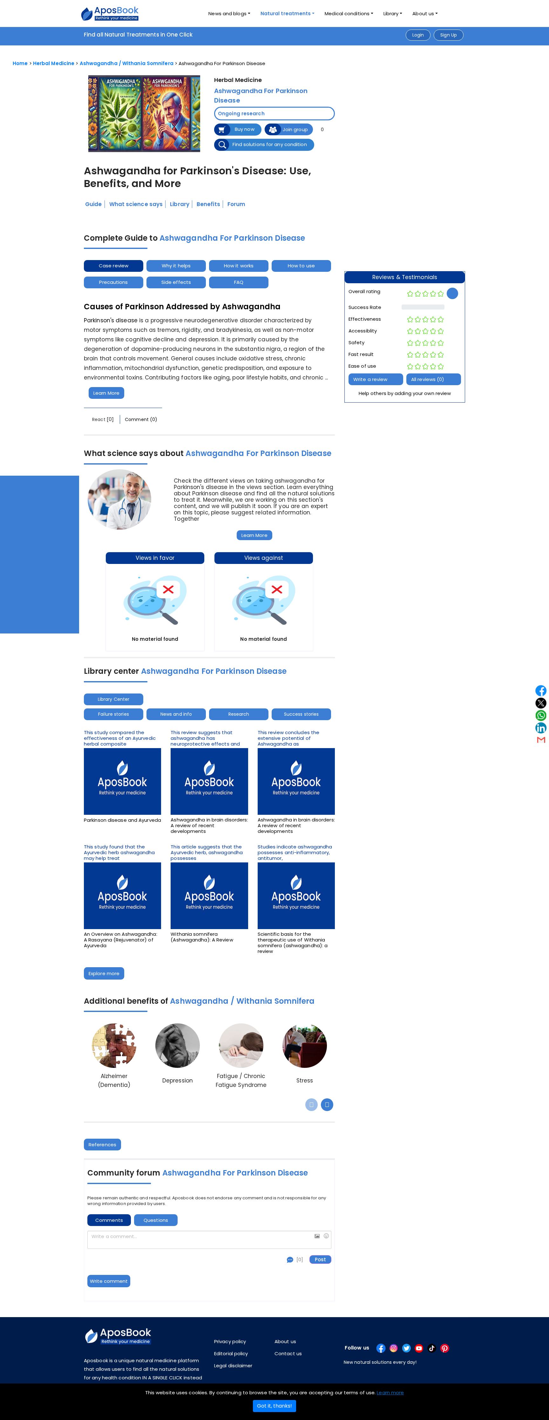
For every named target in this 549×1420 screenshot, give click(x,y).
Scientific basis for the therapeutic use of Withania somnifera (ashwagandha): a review (293, 942)
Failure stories (113, 714)
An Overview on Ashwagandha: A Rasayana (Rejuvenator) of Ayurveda (120, 939)
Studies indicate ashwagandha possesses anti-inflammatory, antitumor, (295, 852)
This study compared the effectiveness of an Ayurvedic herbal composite (120, 738)
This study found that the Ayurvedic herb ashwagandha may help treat (119, 852)
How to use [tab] (301, 265)
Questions (156, 1220)
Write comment (109, 1281)
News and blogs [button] (227, 13)
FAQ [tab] (238, 282)
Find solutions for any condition (270, 144)
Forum (236, 204)
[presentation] (311, 1104)
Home (20, 63)
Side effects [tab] (176, 282)
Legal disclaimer (233, 1365)
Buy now (244, 129)
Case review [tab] (113, 265)
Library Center (113, 699)
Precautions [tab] (113, 282)
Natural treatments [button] (286, 13)
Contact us (288, 1353)
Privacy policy (230, 1341)
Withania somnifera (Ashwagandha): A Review (202, 937)
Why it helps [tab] (176, 265)
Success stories (301, 714)
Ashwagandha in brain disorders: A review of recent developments (209, 825)
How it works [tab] (239, 265)
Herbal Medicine (54, 63)
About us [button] (423, 13)
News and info (176, 714)
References (102, 1144)
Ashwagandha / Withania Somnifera (126, 63)
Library (391, 13)
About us (285, 1341)
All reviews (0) (427, 379)
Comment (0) (141, 419)
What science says (136, 204)
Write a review (370, 379)
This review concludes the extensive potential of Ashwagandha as (289, 738)
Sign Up (448, 35)
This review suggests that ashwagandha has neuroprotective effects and (205, 738)
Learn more (390, 1392)
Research (238, 714)
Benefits (208, 204)
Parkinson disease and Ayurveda (122, 820)
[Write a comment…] (209, 1240)
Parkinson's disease (111, 320)
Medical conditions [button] (347, 13)
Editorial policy (231, 1353)
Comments (109, 1220)
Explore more (104, 973)
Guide (93, 204)
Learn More (106, 393)
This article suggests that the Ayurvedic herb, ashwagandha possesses (207, 852)
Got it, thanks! (274, 1406)
